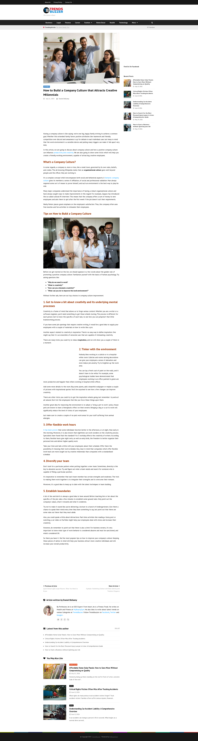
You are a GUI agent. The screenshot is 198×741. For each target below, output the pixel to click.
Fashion (87, 23)
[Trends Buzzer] (53, 12)
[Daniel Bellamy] (68, 619)
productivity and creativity (63, 152)
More (134, 23)
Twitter (113, 612)
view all (117, 628)
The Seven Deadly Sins (62, 27)
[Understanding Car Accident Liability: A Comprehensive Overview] (54, 712)
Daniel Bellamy (64, 99)
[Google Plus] (64, 619)
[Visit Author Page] (48, 610)
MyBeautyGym (79, 609)
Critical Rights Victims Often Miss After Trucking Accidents (65, 639)
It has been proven (50, 430)
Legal (59, 23)
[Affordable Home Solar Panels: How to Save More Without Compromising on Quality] (54, 671)
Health (112, 23)
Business (49, 23)
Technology (123, 23)
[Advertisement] (125, 12)
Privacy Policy (58, 2)
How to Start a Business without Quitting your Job (62, 650)
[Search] (152, 22)
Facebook (105, 612)
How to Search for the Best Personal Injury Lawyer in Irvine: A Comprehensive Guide (74, 646)
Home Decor (100, 23)
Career (77, 23)
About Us (47, 2)
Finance (68, 23)
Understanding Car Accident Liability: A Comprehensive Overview (67, 642)
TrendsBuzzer (78, 612)
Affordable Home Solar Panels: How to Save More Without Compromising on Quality (74, 635)
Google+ (60, 615)
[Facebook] (61, 619)
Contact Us (68, 2)
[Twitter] (58, 619)
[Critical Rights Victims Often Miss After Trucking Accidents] (54, 692)
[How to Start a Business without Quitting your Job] (127, 127)
